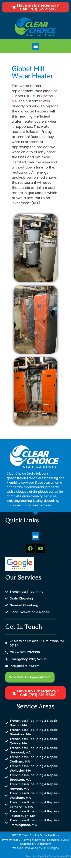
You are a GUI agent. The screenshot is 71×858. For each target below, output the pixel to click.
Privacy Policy (11, 840)
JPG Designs (51, 848)
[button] (35, 46)
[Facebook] (30, 548)
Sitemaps (53, 840)
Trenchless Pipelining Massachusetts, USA (48, 856)
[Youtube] (40, 548)
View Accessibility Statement (44, 842)
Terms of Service (33, 840)
